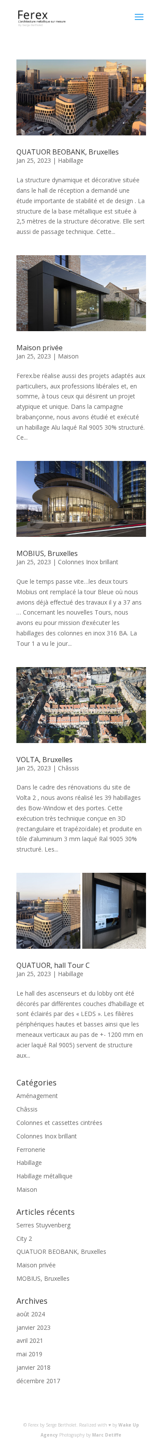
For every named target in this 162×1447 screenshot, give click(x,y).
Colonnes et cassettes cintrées (59, 1122)
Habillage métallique (44, 1176)
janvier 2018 (33, 1367)
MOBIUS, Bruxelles (47, 553)
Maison (68, 356)
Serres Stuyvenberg (43, 1225)
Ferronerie (30, 1149)
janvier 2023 (33, 1327)
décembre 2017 (38, 1381)
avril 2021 (29, 1340)
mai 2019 (29, 1354)
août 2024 (30, 1314)
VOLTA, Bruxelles (44, 759)
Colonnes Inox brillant (88, 562)
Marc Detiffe (106, 1435)
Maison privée (39, 347)
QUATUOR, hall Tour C (53, 965)
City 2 (24, 1238)
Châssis (68, 768)
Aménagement (37, 1096)
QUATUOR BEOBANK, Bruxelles (67, 152)
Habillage (70, 160)
